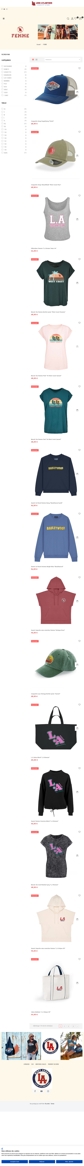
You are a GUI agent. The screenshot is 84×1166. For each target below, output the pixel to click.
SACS (5, 87)
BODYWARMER (8, 66)
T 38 (5, 135)
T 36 (5, 132)
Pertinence (63, 60)
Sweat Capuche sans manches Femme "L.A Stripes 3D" (48, 948)
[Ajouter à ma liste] (79, 68)
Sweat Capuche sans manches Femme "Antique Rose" (48, 630)
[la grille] (33, 59)
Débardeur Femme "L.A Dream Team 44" (43, 248)
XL (4, 120)
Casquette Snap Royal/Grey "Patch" (42, 121)
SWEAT (6, 89)
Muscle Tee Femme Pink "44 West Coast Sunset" (46, 375)
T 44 (5, 144)
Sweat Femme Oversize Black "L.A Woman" (44, 821)
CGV (32, 1064)
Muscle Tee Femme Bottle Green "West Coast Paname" (48, 312)
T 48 (5, 150)
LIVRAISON (26, 1064)
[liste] (36, 59)
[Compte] (72, 18)
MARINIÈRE (7, 81)
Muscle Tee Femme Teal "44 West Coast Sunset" (46, 439)
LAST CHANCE (7, 78)
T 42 (5, 141)
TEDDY (6, 92)
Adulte (5, 153)
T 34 (5, 129)
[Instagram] (6, 9)
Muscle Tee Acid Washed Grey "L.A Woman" (44, 885)
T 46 (5, 147)
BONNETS (6, 69)
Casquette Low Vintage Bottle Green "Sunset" (45, 694)
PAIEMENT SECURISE (53, 1064)
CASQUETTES (7, 72)
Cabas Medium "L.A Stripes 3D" (41, 1012)
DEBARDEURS (7, 75)
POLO (5, 84)
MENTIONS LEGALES (41, 1064)
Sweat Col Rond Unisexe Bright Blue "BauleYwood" (47, 566)
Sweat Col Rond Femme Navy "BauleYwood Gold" (46, 503)
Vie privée (47, 1103)
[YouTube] (4, 9)
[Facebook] (34, 1091)
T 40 (5, 138)
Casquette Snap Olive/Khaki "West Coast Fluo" (46, 185)
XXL (5, 123)
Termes (52, 1103)
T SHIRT (6, 95)
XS (4, 109)
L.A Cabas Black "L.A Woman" (40, 757)
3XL (5, 126)
